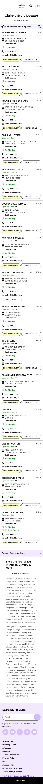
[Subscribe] (37, 717)
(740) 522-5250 (11, 189)
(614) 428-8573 (11, 51)
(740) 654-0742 (11, 154)
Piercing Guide (9, 744)
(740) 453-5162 (11, 223)
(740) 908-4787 (11, 86)
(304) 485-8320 (11, 534)
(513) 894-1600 (11, 497)
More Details (31, 59)
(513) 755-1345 (11, 463)
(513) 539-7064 (11, 394)
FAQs (5, 761)
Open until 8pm (8, 104)
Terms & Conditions (11, 754)
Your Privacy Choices (12, 771)
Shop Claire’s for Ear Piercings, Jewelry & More (18, 564)
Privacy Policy (8, 758)
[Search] (30, 5)
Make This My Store (13, 55)
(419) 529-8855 (11, 326)
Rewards (6, 751)
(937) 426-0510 (11, 291)
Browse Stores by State (13, 553)
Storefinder (7, 741)
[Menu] (5, 5)
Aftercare (6, 748)
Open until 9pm (8, 35)
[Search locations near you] (2, 26)
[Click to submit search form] (39, 26)
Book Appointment (11, 59)
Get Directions (11, 44)
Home (14, 573)
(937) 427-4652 (11, 257)
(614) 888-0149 (11, 120)
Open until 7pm (8, 69)
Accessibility (8, 764)
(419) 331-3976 (11, 429)
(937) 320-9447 (11, 360)
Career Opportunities (12, 768)
